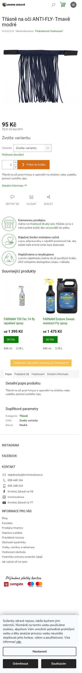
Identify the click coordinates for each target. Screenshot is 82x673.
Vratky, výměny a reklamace (18, 547)
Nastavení (40, 651)
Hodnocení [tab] (38, 374)
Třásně (23, 416)
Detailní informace (12, 185)
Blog (4, 518)
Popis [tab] (8, 374)
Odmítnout (20, 664)
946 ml (8, 348)
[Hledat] (53, 5)
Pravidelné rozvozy (13, 537)
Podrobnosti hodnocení (49, 31)
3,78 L (19, 348)
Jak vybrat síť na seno (14, 562)
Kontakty (7, 523)
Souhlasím (58, 664)
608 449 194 (15, 480)
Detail (11, 339)
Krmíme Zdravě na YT (20, 502)
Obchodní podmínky (14, 542)
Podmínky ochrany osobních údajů (22, 557)
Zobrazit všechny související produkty (41, 362)
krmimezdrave (16, 497)
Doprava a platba (12, 533)
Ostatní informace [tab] (57, 374)
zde (18, 642)
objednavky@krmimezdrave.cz (25, 475)
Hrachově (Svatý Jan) (42, 224)
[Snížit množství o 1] (15, 167)
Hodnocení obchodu (14, 552)
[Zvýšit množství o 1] (15, 162)
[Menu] (73, 5)
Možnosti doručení (13, 154)
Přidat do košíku (36, 164)
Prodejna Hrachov (12, 528)
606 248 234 (15, 486)
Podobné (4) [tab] (21, 374)
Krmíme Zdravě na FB (20, 491)
